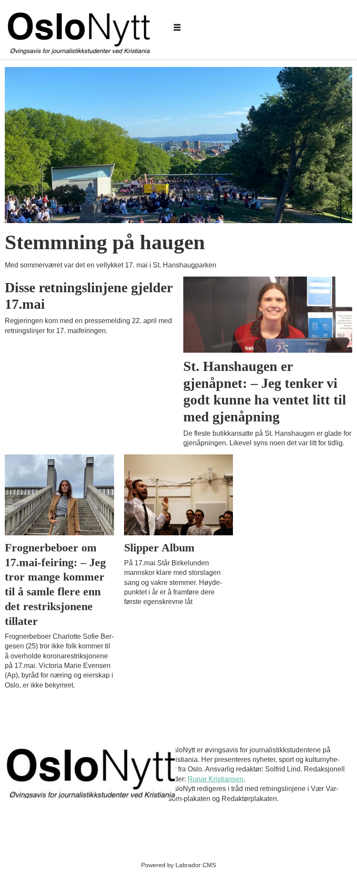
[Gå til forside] (80, 28)
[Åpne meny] (177, 27)
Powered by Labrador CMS (178, 864)
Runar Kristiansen (215, 779)
